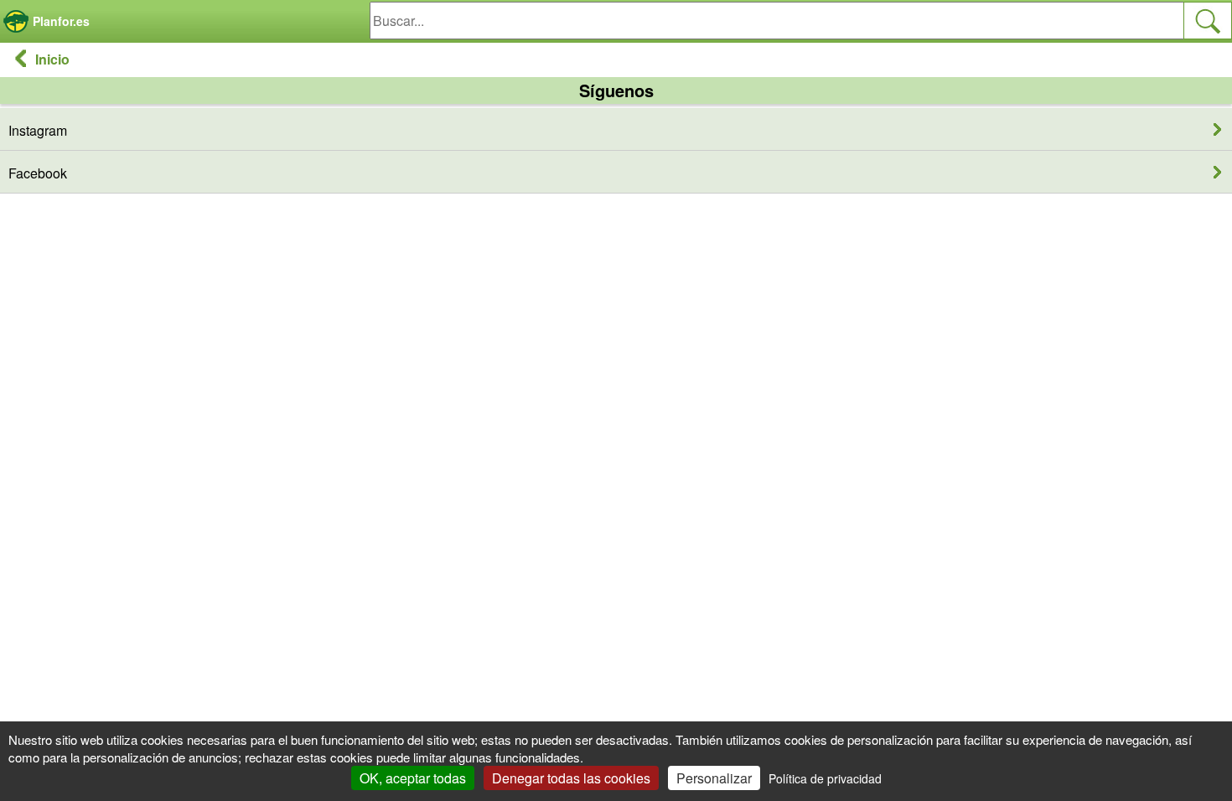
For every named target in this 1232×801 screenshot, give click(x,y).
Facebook (37, 173)
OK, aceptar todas (413, 778)
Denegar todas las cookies (571, 778)
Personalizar (714, 778)
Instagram (37, 130)
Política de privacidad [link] (825, 778)
